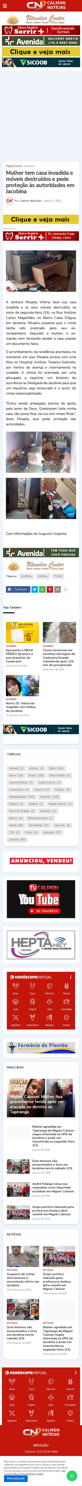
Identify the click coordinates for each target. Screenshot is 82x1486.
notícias (42, 576)
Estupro (16, 804)
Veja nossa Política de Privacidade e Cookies (35, 1472)
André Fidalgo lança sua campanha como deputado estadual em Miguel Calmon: (53, 1187)
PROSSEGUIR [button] (16, 1478)
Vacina (31, 832)
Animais (16, 768)
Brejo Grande (60, 775)
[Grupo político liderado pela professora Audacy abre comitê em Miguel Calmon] (18, 1212)
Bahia (56, 768)
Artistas (36, 768)
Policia (58, 576)
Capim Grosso (49, 782)
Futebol (36, 804)
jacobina (29, 166)
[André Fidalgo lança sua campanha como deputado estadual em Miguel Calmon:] (18, 1189)
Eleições (62, 789)
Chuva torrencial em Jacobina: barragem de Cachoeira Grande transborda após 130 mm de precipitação (59, 658)
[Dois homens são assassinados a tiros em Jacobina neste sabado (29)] (18, 1166)
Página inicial (14, 166)
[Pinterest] (50, 589)
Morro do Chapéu (21, 811)
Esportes (49, 797)
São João (62, 825)
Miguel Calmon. (60, 804)
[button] (5, 6)
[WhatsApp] (42, 589)
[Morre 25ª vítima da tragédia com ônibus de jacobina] (22, 685)
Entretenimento (21, 797)
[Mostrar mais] (65, 589)
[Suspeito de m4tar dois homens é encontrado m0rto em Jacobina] (23, 1256)
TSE (14, 832)
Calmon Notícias (21, 782)
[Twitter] (34, 589)
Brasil (36, 775)
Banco (16, 775)
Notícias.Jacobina (40, 818)
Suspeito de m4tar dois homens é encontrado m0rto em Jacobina (23, 1279)
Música (15, 818)
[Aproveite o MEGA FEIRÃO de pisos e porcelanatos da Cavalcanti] (22, 632)
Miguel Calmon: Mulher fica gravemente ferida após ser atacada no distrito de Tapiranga (37, 1104)
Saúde (16, 825)
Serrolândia (39, 825)
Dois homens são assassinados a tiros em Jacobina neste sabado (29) (52, 1164)
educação (52, 832)
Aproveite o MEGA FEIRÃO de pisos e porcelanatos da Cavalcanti (19, 656)
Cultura (41, 789)
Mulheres (48, 811)
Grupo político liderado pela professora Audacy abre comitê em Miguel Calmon (53, 1210)
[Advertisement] (41, 115)
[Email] (57, 589)
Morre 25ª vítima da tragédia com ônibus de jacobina (21, 707)
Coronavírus (18, 789)
